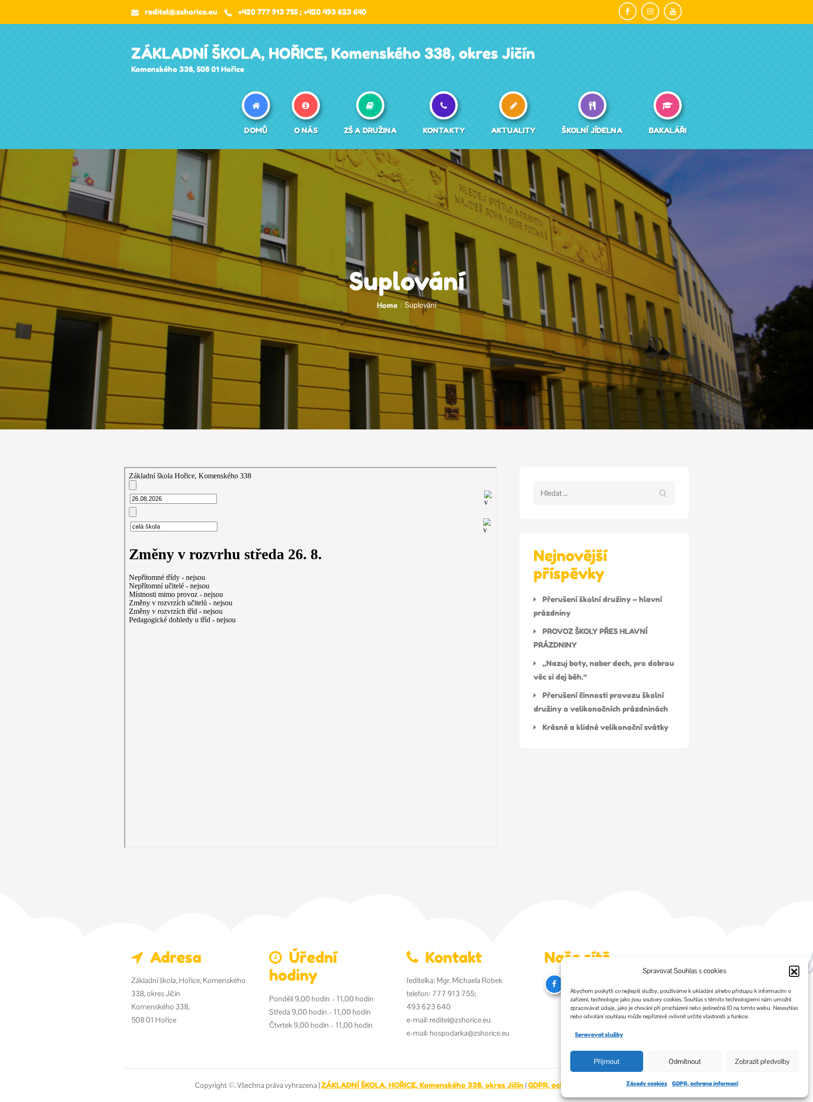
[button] (794, 970)
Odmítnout (685, 1061)
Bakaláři (667, 130)
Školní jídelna (592, 130)
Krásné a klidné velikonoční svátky (605, 727)
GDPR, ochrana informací (705, 1083)
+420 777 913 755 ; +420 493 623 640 (302, 11)
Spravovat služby (599, 1034)
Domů (256, 130)
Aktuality (513, 130)
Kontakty (444, 130)
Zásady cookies (646, 1083)
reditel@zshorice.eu (181, 11)
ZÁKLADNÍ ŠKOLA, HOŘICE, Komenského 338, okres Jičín (333, 53)
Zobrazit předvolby (762, 1061)
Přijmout (607, 1061)
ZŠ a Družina (370, 130)
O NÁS (306, 130)
